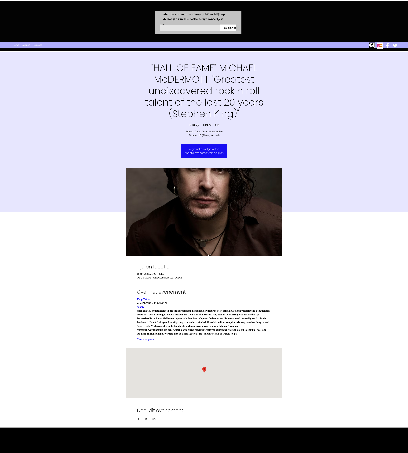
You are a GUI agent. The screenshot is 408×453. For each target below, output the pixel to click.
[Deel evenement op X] (146, 419)
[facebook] (387, 46)
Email (162, 24)
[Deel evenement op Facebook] (138, 419)
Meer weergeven (145, 339)
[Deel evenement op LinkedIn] (154, 419)
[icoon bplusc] (380, 46)
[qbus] (372, 46)
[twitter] (395, 46)
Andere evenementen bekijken (204, 153)
